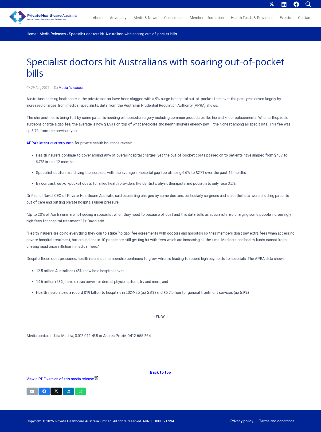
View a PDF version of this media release (60, 379)
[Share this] (44, 391)
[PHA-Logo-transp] (44, 18)
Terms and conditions (276, 421)
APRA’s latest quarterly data (50, 143)
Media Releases (52, 34)
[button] (308, 4)
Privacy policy (241, 421)
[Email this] (32, 391)
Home (31, 34)
